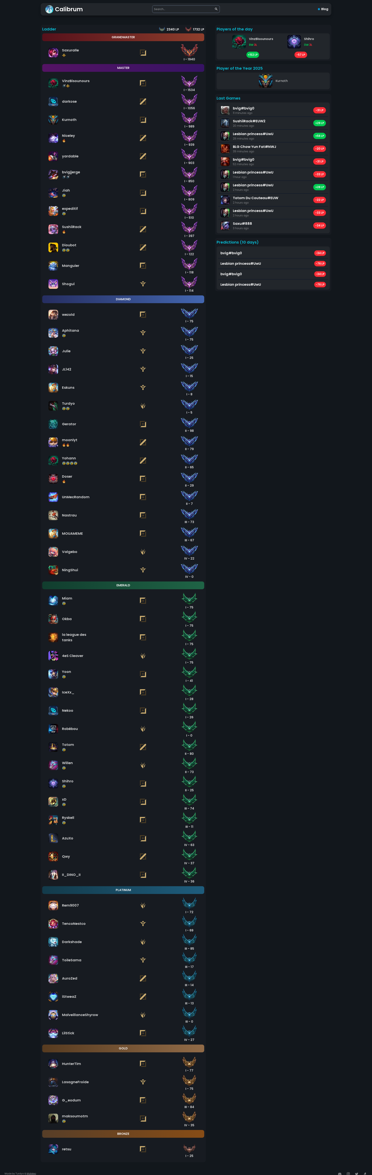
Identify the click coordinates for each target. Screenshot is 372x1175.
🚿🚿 (66, 177)
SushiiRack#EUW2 (249, 121)
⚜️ (64, 55)
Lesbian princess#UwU (253, 133)
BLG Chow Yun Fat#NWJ (254, 146)
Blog (324, 9)
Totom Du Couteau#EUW (255, 197)
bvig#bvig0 (243, 108)
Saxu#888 (242, 223)
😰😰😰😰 (70, 463)
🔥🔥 (66, 445)
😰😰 (66, 250)
